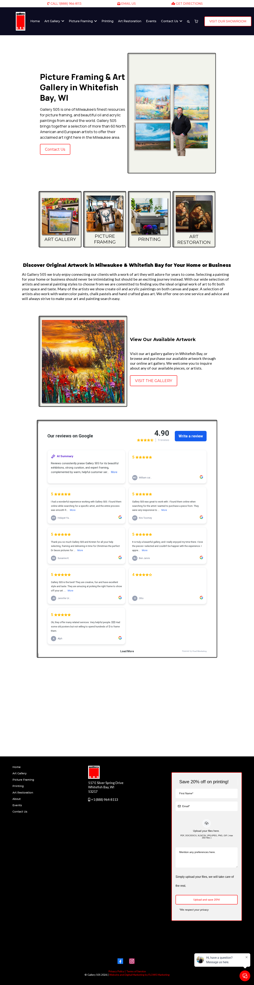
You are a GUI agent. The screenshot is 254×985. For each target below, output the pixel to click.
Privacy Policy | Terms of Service (127, 971)
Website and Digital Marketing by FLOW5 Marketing (139, 974)
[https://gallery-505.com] (20, 21)
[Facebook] (120, 961)
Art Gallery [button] (52, 21)
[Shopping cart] (196, 21)
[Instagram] (132, 961)
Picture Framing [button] (81, 21)
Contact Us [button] (170, 21)
